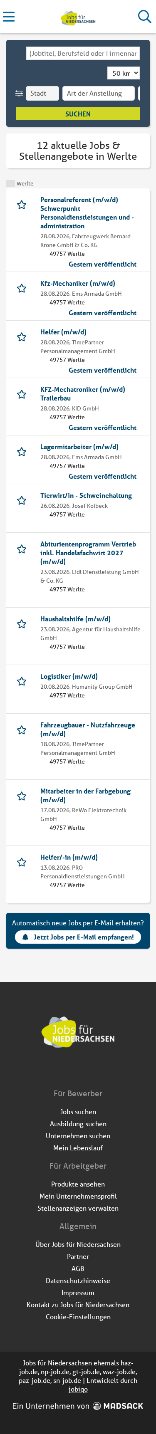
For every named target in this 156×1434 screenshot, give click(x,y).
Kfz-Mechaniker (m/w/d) (77, 283)
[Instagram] (86, 1070)
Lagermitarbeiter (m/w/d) (79, 446)
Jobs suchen (78, 1111)
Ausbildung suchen (78, 1123)
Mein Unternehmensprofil (78, 1196)
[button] (21, 93)
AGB (78, 1268)
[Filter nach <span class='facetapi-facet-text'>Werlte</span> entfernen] (10, 183)
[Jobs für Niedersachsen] (78, 16)
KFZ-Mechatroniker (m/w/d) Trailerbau (82, 393)
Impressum (78, 1292)
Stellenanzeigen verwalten (78, 1208)
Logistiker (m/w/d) (69, 676)
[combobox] (83, 53)
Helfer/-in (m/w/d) (69, 857)
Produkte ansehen (78, 1183)
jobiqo (78, 1389)
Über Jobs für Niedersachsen (78, 1244)
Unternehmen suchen (78, 1135)
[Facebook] (72, 1070)
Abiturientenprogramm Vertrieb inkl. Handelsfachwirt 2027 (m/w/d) (88, 552)
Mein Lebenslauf (78, 1147)
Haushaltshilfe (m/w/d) (75, 618)
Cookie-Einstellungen (78, 1316)
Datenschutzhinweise (78, 1280)
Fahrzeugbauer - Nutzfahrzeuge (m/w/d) (87, 729)
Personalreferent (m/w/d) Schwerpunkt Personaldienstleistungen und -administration (87, 212)
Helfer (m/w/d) (63, 331)
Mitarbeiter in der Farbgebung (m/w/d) (85, 795)
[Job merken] (23, 204)
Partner (78, 1256)
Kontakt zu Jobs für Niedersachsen (78, 1304)
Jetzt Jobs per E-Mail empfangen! (84, 936)
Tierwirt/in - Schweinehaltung (86, 495)
